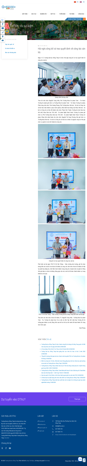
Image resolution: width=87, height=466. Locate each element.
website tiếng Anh (2, 19)
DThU (17, 7)
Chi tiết (6, 438)
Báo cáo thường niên (10, 52)
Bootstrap (47, 461)
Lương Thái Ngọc (30, 461)
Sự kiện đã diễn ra (10, 48)
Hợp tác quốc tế (9, 44)
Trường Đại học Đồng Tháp (11, 461)
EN (83, 2)
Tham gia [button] (77, 399)
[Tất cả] (48, 339)
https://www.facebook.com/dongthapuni (65, 435)
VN (77, 2)
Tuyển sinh (41, 431)
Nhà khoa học (42, 424)
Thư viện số (42, 421)
